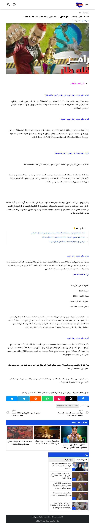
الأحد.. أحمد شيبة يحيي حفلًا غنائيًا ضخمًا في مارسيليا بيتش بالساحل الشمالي (58, 232)
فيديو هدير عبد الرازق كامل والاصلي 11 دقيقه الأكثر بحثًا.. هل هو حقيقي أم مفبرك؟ (61, 485)
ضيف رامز (76, 119)
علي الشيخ (85, 20)
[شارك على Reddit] (36, 398)
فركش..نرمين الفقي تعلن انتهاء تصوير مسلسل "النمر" (26, 413)
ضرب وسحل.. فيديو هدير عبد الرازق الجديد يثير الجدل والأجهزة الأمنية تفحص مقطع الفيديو (60, 505)
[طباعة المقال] (12, 398)
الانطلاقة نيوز (58, 516)
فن (80, 12)
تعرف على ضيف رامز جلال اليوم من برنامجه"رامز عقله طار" (70, 413)
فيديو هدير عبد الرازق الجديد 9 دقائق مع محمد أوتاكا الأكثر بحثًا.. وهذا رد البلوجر (60, 476)
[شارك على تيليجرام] (24, 398)
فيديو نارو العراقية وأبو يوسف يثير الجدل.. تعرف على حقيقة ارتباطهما (61, 466)
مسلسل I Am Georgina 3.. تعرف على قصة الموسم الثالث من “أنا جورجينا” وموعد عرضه (47, 444)
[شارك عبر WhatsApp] (47, 398)
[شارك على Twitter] (71, 398)
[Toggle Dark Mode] (14, 5)
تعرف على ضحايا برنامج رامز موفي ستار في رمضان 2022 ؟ (20, 443)
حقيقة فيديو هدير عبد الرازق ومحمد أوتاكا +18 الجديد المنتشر (60, 494)
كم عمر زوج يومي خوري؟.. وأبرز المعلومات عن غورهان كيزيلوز (63, 237)
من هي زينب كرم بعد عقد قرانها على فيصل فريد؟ (67, 241)
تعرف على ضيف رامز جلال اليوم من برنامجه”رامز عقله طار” (56, 16)
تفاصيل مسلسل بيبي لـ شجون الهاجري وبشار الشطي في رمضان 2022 (74, 447)
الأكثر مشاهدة (81, 459)
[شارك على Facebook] (83, 398)
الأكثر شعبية (69, 459)
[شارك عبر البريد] (59, 398)
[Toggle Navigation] (87, 5)
